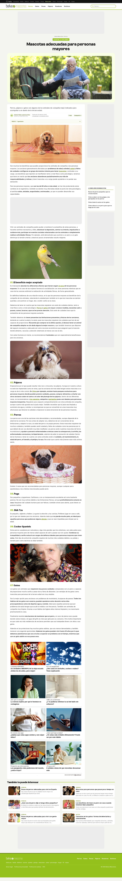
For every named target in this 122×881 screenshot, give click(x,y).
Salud (54, 1)
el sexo (61, 286)
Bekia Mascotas (58, 36)
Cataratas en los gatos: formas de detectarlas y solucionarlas (93, 817)
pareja (35, 862)
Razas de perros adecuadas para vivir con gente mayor (39, 817)
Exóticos (67, 6)
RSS (44, 867)
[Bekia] (9, 1)
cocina (25, 862)
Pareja (42, 1)
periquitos (53, 399)
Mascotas (48, 1)
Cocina (32, 1)
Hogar (65, 1)
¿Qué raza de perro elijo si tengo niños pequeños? (39, 803)
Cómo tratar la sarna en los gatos (98, 202)
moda (14, 862)
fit (63, 862)
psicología (53, 862)
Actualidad (16, 1)
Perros (30, 6)
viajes (67, 862)
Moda (21, 1)
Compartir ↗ (77, 115)
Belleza (27, 1)
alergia (44, 519)
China (34, 391)
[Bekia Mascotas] (16, 6)
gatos (45, 308)
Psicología (60, 1)
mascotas (62, 171)
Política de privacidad (21, 867)
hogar (60, 862)
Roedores (58, 6)
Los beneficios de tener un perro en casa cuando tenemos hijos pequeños (93, 804)
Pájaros (50, 6)
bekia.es (8, 862)
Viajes (73, 1)
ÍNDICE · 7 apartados (46, 121)
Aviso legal (9, 867)
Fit (69, 1)
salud (72, 168)
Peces (43, 6)
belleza (19, 862)
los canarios (34, 399)
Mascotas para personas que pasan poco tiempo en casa (95, 790)
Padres (37, 1)
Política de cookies (35, 867)
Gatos (37, 6)
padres (30, 862)
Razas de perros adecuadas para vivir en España (39, 789)
